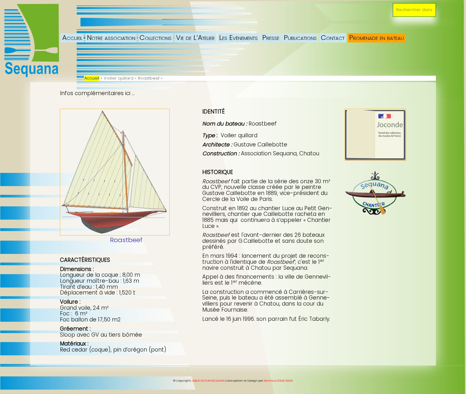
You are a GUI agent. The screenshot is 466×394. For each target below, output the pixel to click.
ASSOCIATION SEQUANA (208, 381)
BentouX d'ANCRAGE (278, 381)
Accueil (91, 78)
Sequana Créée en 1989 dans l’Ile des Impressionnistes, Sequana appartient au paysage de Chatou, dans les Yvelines (101, 14)
